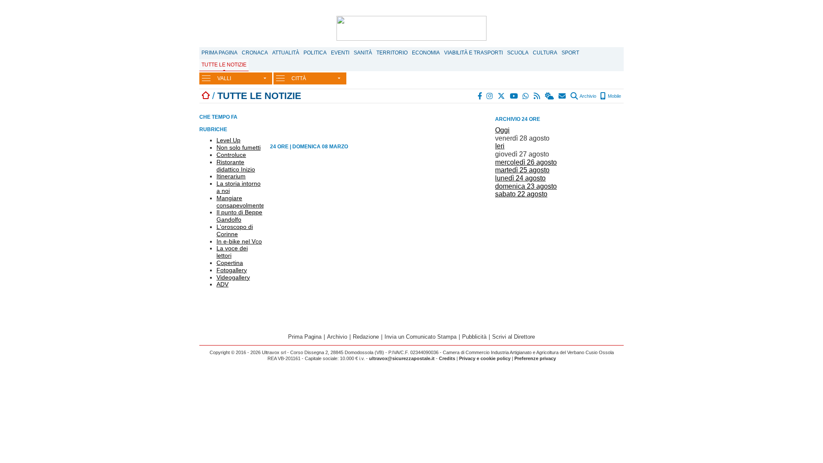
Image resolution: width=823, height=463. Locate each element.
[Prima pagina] (206, 95)
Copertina (229, 262)
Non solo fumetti (238, 147)
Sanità (363, 53)
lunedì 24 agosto (520, 178)
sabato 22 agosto (521, 194)
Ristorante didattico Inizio (235, 166)
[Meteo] (550, 96)
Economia (426, 53)
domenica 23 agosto (526, 186)
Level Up (228, 140)
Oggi (502, 130)
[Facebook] (480, 96)
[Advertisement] (559, 260)
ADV (222, 284)
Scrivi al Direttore (513, 337)
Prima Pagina (219, 53)
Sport (570, 53)
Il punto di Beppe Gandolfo (239, 216)
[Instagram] (490, 96)
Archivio (587, 96)
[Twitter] (502, 96)
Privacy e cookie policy (485, 358)
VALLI (224, 78)
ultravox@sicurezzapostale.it (402, 358)
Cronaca (255, 53)
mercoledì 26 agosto (526, 162)
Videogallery (233, 277)
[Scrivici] (563, 96)
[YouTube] (514, 96)
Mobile (614, 96)
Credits (447, 358)
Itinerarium (231, 176)
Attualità (285, 53)
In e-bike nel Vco (239, 241)
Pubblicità (474, 337)
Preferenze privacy (535, 358)
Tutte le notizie (223, 65)
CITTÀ (298, 78)
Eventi (340, 53)
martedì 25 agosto (522, 170)
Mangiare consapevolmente (240, 202)
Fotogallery (231, 270)
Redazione (366, 337)
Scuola (518, 53)
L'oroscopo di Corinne (234, 230)
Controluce (231, 154)
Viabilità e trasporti (473, 53)
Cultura (545, 53)
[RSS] (537, 96)
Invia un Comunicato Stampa (420, 337)
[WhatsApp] (526, 96)
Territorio (392, 53)
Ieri (500, 146)
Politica (315, 53)
